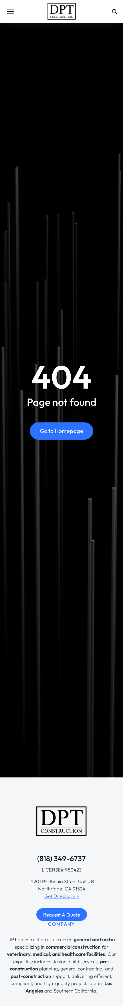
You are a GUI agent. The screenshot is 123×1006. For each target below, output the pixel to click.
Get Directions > (61, 896)
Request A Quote (61, 915)
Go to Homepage (61, 430)
